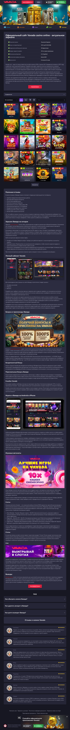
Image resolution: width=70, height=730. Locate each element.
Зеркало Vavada (35, 86)
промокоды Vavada (16, 349)
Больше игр (35, 184)
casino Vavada (14, 224)
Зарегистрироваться (28, 2)
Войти (38, 2)
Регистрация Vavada (35, 586)
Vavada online (9, 577)
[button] (2, 14)
